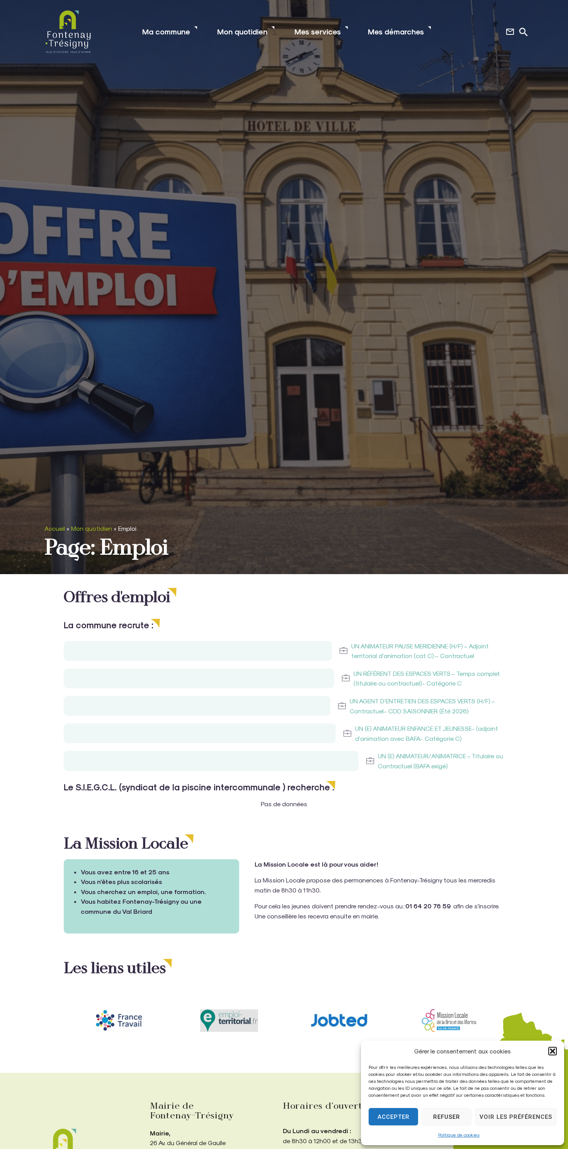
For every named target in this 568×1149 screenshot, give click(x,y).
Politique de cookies (459, 1134)
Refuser (446, 1116)
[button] (552, 1051)
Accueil (54, 528)
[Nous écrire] (510, 31)
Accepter (394, 1116)
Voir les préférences (516, 1116)
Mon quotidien (91, 528)
